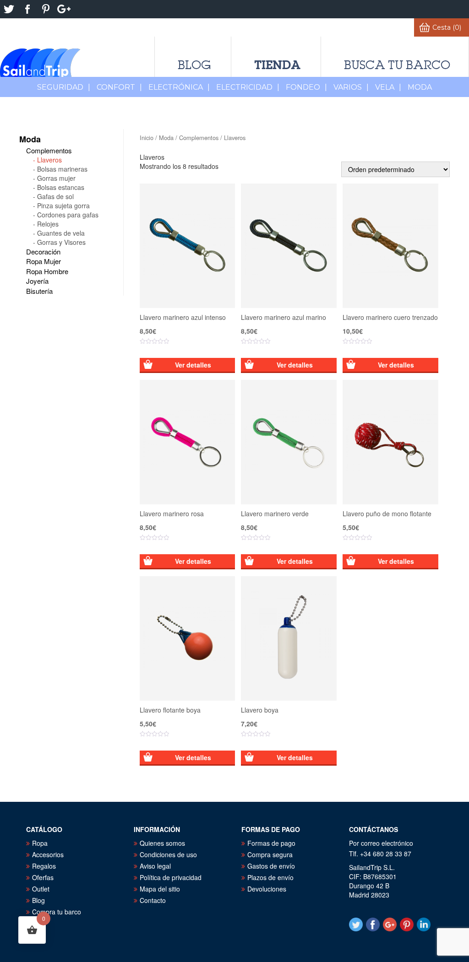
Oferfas (43, 877)
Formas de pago (271, 843)
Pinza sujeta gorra (63, 205)
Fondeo (306, 87)
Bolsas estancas (60, 187)
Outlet (40, 888)
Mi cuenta (389, 27)
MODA (420, 87)
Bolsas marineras (62, 168)
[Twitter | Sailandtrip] (9, 9)
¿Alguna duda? (244, 27)
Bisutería (39, 291)
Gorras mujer (56, 178)
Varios (351, 87)
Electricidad (247, 87)
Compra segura (270, 854)
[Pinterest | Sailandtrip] (46, 9)
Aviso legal (155, 865)
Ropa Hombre (47, 271)
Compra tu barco (56, 911)
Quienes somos (162, 843)
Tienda (277, 65)
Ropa (40, 843)
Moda (166, 137)
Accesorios (48, 854)
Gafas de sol (55, 196)
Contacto (153, 900)
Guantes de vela (61, 233)
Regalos (44, 865)
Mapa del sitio (160, 888)
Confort (119, 87)
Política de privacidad (171, 877)
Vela (388, 87)
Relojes (48, 223)
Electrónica (179, 87)
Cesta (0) (446, 27)
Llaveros (49, 159)
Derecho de (118, 27)
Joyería (37, 281)
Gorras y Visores (61, 242)
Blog (194, 65)
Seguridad (63, 87)
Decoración (43, 251)
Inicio (146, 137)
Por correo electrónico (381, 843)
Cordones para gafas (67, 214)
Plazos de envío (270, 877)
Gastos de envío (271, 865)
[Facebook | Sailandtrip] (27, 9)
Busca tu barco (397, 65)
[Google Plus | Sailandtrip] (64, 9)
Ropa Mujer (43, 261)
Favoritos (337, 27)
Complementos (198, 137)
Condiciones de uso (168, 854)
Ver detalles (193, 364)
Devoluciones (266, 888)
